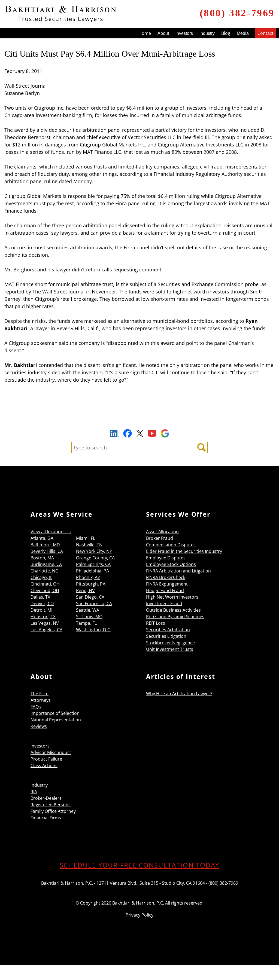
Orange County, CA (95, 558)
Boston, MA (42, 558)
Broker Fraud (159, 538)
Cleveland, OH (45, 590)
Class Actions (44, 765)
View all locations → (51, 532)
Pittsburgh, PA (90, 584)
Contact (265, 33)
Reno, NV (85, 590)
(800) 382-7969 (237, 13)
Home (144, 33)
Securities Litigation (166, 636)
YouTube (152, 433)
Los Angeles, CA (46, 630)
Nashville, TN (89, 545)
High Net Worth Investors (172, 597)
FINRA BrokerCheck (165, 577)
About (163, 33)
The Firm (39, 694)
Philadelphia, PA (92, 571)
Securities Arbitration (168, 630)
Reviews (39, 726)
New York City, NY (94, 551)
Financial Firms (46, 818)
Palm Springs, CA (93, 564)
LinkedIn (114, 434)
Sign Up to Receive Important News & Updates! (139, 421)
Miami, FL (85, 538)
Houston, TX (43, 617)
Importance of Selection (55, 713)
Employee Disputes (166, 558)
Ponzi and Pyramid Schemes (175, 617)
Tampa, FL (86, 623)
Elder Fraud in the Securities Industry (184, 551)
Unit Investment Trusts (169, 649)
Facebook (127, 433)
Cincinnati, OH (45, 584)
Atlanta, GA (42, 538)
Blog (225, 33)
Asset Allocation (162, 532)
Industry (207, 33)
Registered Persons (51, 805)
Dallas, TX (40, 597)
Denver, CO (42, 603)
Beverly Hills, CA (47, 551)
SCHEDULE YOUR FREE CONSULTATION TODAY (140, 864)
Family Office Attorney (53, 811)
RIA (34, 792)
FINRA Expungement (167, 584)
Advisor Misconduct (51, 752)
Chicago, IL (41, 577)
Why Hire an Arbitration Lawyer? (179, 694)
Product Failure (46, 759)
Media (243, 33)
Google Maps (165, 433)
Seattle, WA (87, 610)
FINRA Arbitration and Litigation (178, 571)
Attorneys (41, 700)
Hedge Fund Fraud (165, 590)
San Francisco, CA (94, 603)
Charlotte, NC (44, 571)
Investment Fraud (164, 603)
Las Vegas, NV (45, 623)
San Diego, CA (90, 597)
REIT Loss (155, 623)
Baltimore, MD (45, 545)
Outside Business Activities (173, 610)
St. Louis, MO (89, 617)
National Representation (56, 720)
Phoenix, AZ (88, 577)
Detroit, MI (41, 610)
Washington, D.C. (93, 630)
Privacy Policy (139, 915)
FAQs (36, 707)
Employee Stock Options (171, 564)
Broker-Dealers (46, 798)
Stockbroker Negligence (170, 643)
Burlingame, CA (46, 564)
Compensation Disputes (171, 545)
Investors (184, 33)
